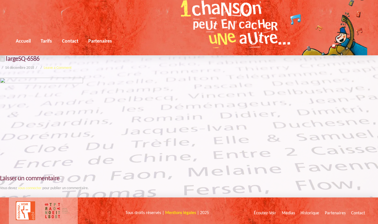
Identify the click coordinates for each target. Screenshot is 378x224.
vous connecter (30, 188)
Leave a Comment (58, 68)
